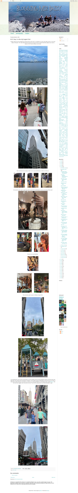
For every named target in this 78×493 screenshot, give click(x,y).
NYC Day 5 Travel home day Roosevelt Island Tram (64, 227)
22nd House (61, 51)
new (64, 111)
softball (67, 135)
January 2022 (63, 257)
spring (63, 140)
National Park (61, 110)
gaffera (41, 490)
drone (64, 79)
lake (64, 99)
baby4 (67, 56)
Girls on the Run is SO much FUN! (64, 206)
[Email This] (25, 468)
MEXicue (52, 381)
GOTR (60, 85)
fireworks (66, 81)
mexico (63, 104)
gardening (61, 84)
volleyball (66, 152)
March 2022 (63, 254)
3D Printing (66, 51)
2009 (61, 276)
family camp (61, 81)
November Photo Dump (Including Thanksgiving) (64, 172)
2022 (61, 166)
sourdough (63, 136)
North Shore (63, 113)
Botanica (60, 63)
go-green (64, 84)
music (67, 109)
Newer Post (13, 477)
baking (60, 57)
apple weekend (62, 53)
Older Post (53, 477)
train (59, 148)
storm (63, 142)
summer (66, 142)
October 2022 (63, 245)
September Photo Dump (64, 209)
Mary (64, 103)
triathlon (66, 148)
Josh (64, 95)
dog (60, 78)
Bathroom (60, 59)
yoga (60, 156)
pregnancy (61, 122)
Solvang (60, 136)
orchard (64, 115)
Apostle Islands (65, 52)
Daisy (67, 76)
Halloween (66, 86)
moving (60, 109)
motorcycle (60, 108)
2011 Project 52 (61, 50)
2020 (61, 260)
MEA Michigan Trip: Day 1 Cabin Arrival (64, 197)
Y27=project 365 (64, 155)
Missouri (64, 106)
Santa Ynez (63, 129)
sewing (63, 132)
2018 (61, 263)
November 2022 (63, 169)
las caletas (63, 100)
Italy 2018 (60, 95)
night (64, 112)
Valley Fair (60, 152)
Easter (60, 80)
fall (64, 80)
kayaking (66, 96)
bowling (64, 63)
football (60, 83)
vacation (62, 151)
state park (63, 141)
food (67, 82)
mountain (66, 108)
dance (60, 77)
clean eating (64, 72)
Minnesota (60, 106)
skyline (63, 134)
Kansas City (61, 96)
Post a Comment (14, 475)
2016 (61, 266)
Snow (60, 135)
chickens (66, 70)
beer (63, 60)
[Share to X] (27, 468)
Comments (62, 40)
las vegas (66, 100)
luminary (63, 102)
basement (60, 58)
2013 (61, 270)
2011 (61, 273)
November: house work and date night (64, 179)
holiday (66, 87)
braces (67, 63)
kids (63, 97)
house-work (61, 92)
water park (61, 153)
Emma (62, 80)
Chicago (60, 70)
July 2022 (62, 250)
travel (12, 33)
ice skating (65, 93)
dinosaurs (64, 77)
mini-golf (60, 105)
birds (67, 61)
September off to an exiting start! (64, 217)
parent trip (60, 117)
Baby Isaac (65, 55)
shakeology (66, 132)
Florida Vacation (63, 82)
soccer (63, 135)
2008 (61, 277)
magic (65, 102)
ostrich (60, 116)
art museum (61, 55)
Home (33, 477)
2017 (61, 264)
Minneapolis (66, 105)
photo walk (63, 118)
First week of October (63, 204)
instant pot (60, 94)
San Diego (64, 127)
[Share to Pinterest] (29, 468)
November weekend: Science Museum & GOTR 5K (64, 176)
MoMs (64, 107)
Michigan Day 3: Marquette (63, 191)
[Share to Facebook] (28, 468)
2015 (61, 267)
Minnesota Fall (63, 199)
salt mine (61, 127)
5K (62, 52)
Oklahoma (60, 115)
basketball (66, 58)
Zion (61, 156)
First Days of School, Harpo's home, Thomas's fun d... (64, 212)
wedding (66, 153)
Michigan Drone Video (63, 184)
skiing (60, 134)
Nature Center (65, 110)
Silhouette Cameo (62, 133)
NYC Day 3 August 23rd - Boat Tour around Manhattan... (64, 235)
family (66, 80)
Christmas (61, 71)
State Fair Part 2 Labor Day (63, 215)
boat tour (66, 62)
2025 (61, 162)
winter (63, 154)
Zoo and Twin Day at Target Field (64, 223)
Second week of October (63, 202)
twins (60, 149)
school (66, 129)
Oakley (60, 114)
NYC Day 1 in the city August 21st (64, 243)
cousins (60, 75)
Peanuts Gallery (65, 117)
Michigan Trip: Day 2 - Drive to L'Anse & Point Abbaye (64, 194)
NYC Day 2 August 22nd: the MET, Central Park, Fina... (64, 239)
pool (67, 120)
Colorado (63, 73)
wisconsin (66, 154)
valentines (66, 151)
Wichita (60, 154)
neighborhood (61, 111)
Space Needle (61, 139)
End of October (63, 185)
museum (63, 109)
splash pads (66, 139)
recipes (27, 33)
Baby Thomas (62, 56)
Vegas (63, 152)
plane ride (61, 120)
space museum (65, 138)
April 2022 (63, 253)
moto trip (66, 107)
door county (63, 78)
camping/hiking (62, 67)
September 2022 (64, 246)
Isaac (64, 94)
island (67, 94)
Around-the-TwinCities (63, 54)
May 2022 (63, 251)
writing (60, 155)
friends (66, 83)
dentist (62, 77)
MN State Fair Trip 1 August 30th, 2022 (64, 220)
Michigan (66, 104)
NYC (67, 113)
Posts (62, 38)
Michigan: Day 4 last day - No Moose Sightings (64, 188)
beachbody (60, 60)
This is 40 (62, 224)
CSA (64, 76)
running (64, 126)
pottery (67, 121)
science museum (63, 130)
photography (19, 33)
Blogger (48, 490)
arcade (67, 53)
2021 (61, 259)
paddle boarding (65, 116)
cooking (66, 74)
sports (60, 140)
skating (67, 133)
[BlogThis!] (26, 468)
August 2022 (63, 248)
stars (65, 140)
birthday (60, 62)
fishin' (60, 82)
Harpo (60, 87)
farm (63, 81)
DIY (67, 77)
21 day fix (66, 50)
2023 (61, 165)
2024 (61, 163)
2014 (61, 269)
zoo (63, 156)
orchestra (66, 115)
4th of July (60, 52)
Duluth (67, 79)
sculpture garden (62, 131)
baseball (66, 57)
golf (67, 84)
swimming (66, 143)
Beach (66, 59)
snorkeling (66, 134)
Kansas (66, 95)
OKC (67, 114)
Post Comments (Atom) (18, 479)
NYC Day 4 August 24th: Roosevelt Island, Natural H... (64, 231)
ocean (64, 114)
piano (67, 119)
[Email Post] (23, 468)
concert (63, 74)
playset (65, 120)
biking (64, 61)
